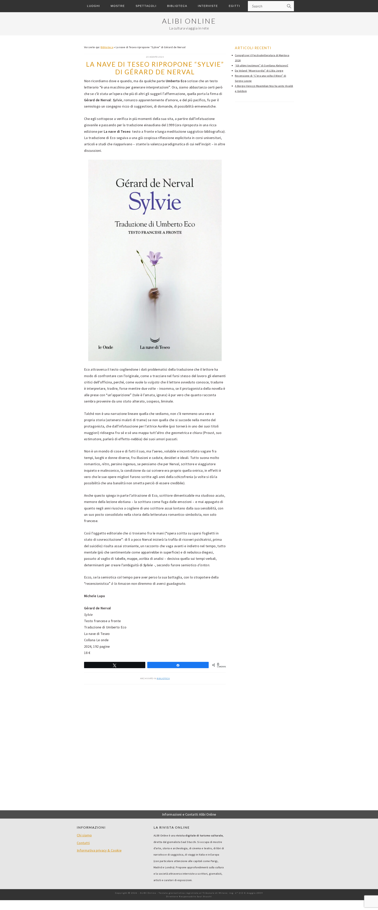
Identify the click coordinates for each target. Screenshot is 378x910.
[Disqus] (155, 749)
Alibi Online (189, 21)
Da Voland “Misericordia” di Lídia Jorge (259, 70)
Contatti (83, 843)
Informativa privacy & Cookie (99, 850)
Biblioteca (107, 47)
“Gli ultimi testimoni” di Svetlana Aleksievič (261, 65)
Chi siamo (84, 835)
